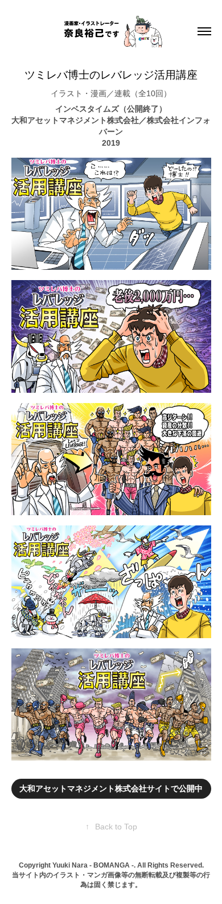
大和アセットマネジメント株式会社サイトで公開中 (111, 788)
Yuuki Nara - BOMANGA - (93, 865)
